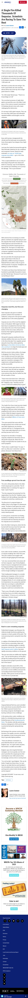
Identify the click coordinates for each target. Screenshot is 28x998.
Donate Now (5, 964)
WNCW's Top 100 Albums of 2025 (14, 863)
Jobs (4, 955)
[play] (2, 996)
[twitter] (4, 980)
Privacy (4, 939)
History (4, 936)
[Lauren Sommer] (4, 793)
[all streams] (26, 996)
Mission (4, 946)
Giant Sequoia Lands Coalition (9, 649)
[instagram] (4, 977)
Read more (14, 909)
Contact (4, 961)
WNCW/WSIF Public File (8, 967)
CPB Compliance (6, 971)
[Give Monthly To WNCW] (14, 819)
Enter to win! (14, 901)
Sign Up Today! (14, 839)
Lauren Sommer (10, 25)
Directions (5, 933)
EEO (4, 949)
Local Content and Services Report (10, 952)
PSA (4, 930)
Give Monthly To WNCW (14, 835)
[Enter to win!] (14, 889)
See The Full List (14, 875)
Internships (5, 958)
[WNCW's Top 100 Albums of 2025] (14, 852)
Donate (23, 2)
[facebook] (4, 974)
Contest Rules (6, 942)
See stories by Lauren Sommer (17, 798)
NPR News (8, 780)
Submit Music (6, 927)
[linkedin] (4, 983)
